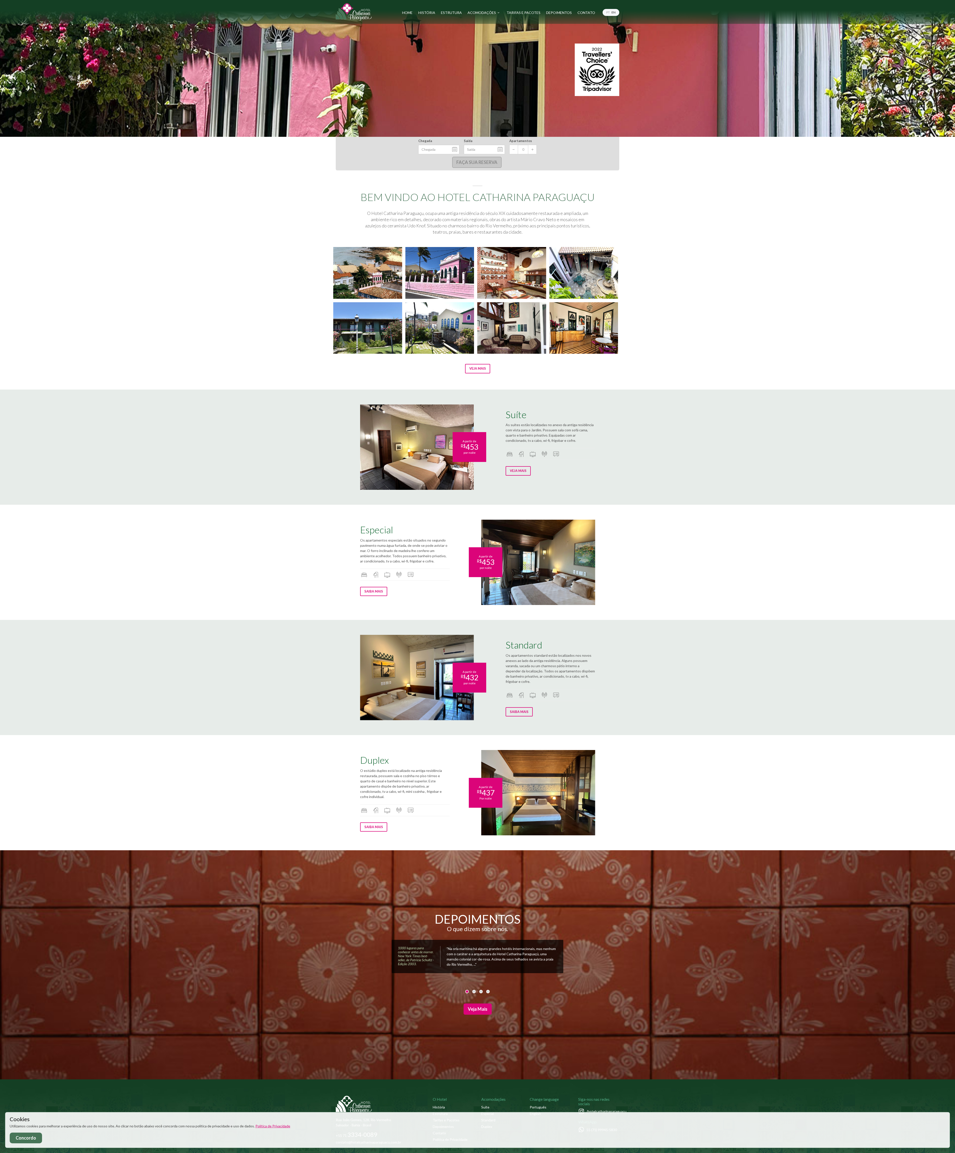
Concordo (26, 1138)
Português (538, 1107)
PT (608, 12)
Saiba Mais (519, 712)
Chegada (425, 141)
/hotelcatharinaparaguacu (606, 1111)
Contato (586, 12)
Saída (468, 141)
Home (407, 12)
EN (614, 12)
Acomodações (482, 12)
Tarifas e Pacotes (523, 12)
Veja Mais (477, 368)
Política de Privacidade (272, 1126)
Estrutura (451, 12)
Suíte (485, 1107)
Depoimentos (559, 12)
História (426, 12)
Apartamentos (520, 141)
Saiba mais (373, 591)
